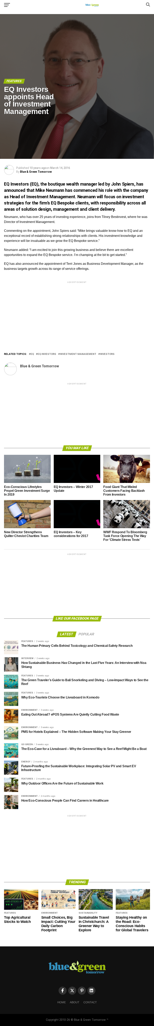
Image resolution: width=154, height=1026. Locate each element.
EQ (32, 354)
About (74, 1002)
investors (107, 354)
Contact (90, 1002)
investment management (78, 354)
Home (61, 1002)
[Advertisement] (77, 312)
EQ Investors (46, 354)
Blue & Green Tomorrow (36, 171)
